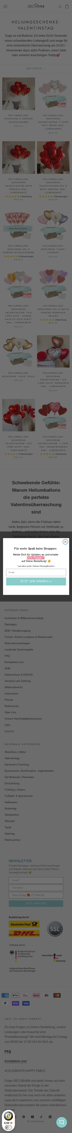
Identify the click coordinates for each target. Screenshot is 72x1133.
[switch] (8, 1127)
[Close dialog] (65, 541)
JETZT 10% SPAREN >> (36, 581)
